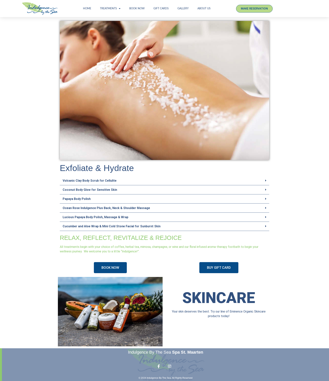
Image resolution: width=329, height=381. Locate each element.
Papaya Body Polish (77, 199)
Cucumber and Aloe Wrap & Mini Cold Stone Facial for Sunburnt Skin (112, 226)
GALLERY (183, 8)
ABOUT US (204, 8)
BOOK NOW (137, 8)
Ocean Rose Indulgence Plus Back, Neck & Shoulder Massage (106, 208)
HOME (87, 8)
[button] (164, 180)
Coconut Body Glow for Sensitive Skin (90, 190)
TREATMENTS (108, 8)
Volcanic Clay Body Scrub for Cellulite (90, 180)
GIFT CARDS (161, 8)
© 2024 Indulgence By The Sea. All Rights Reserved (165, 378)
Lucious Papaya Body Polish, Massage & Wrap (95, 217)
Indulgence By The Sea (165, 352)
